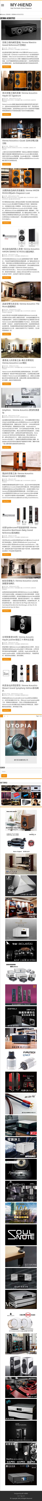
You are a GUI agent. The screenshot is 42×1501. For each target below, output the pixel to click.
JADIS (5, 197)
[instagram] (24, 1496)
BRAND (8, 14)
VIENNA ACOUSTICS (9, 49)
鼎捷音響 (9, 312)
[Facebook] (20, 1496)
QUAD (5, 147)
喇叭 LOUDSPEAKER (25, 100)
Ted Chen (5, 98)
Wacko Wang (6, 693)
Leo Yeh (5, 48)
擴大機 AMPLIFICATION (14, 199)
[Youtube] (22, 1496)
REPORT (9, 147)
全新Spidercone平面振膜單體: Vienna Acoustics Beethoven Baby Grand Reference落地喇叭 (19, 530)
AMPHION (6, 417)
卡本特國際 (17, 49)
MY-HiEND (21, 4)
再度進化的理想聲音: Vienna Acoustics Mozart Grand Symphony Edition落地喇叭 (20, 688)
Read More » (6, 66)
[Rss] (18, 1496)
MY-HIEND (25, 1493)
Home (3, 14)
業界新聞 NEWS (24, 49)
